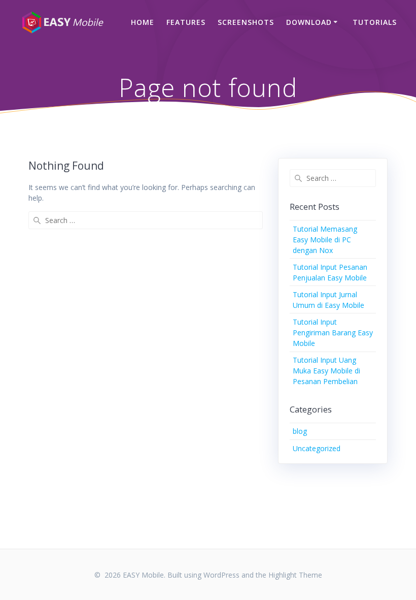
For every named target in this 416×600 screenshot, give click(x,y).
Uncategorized (316, 448)
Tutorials (375, 22)
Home (142, 22)
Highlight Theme (295, 575)
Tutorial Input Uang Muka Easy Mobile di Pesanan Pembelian (326, 370)
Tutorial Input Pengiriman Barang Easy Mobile (333, 332)
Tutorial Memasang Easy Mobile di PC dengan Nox (325, 239)
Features (185, 22)
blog (300, 431)
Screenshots (246, 22)
